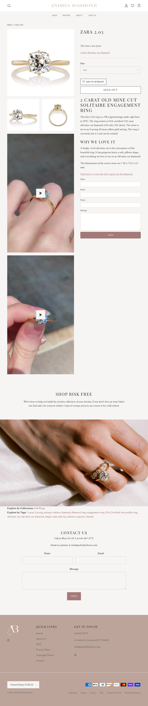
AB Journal (73, 693)
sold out (62, 516)
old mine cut (13, 516)
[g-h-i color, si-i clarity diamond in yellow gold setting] (40, 193)
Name (47, 553)
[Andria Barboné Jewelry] (74, 5)
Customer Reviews (114, 693)
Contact (84, 693)
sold (55, 516)
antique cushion (52, 512)
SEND (110, 235)
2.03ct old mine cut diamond (95, 52)
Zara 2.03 (19, 24)
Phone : (83, 200)
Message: (83, 210)
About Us (41, 638)
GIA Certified (113, 512)
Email (101, 553)
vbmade (90, 516)
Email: (82, 189)
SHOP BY (66, 15)
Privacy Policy (43, 649)
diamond (66, 512)
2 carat (30, 512)
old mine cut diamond (32, 516)
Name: (82, 179)
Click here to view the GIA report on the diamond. (106, 174)
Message (74, 569)
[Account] (125, 5)
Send (74, 596)
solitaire (71, 516)
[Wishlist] (132, 5)
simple (48, 516)
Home (9, 24)
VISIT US (92, 15)
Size (82, 63)
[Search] (9, 5)
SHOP (54, 15)
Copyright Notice (45, 655)
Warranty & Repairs (133, 693)
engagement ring (95, 512)
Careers (40, 660)
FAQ (38, 644)
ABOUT (79, 15)
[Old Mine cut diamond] (40, 314)
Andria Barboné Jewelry (22, 692)
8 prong (39, 512)
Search (39, 633)
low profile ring (129, 512)
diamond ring (79, 512)
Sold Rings (39, 508)
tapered (80, 516)
